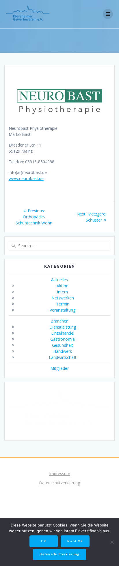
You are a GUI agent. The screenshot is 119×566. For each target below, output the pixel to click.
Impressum (59, 473)
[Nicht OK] (112, 542)
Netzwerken (62, 298)
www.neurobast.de (26, 178)
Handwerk (62, 351)
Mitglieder (59, 368)
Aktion (62, 285)
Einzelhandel (62, 333)
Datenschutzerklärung (59, 483)
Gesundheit (62, 345)
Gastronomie (62, 339)
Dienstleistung (62, 327)
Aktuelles (59, 279)
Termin (62, 304)
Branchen (59, 321)
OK (43, 541)
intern (62, 292)
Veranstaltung (62, 310)
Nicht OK (75, 541)
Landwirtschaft (63, 357)
